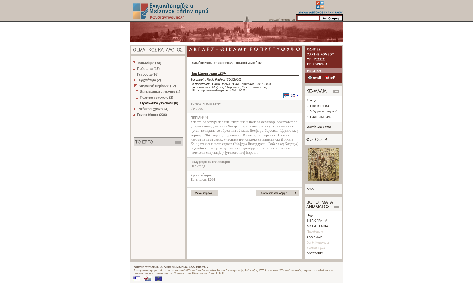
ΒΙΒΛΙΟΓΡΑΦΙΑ (317, 220)
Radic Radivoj (216, 79)
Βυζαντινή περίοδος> (218, 62)
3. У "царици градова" (322, 111)
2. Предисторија (318, 105)
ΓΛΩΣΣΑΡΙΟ (315, 253)
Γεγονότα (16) (147, 74)
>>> (310, 189)
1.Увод (311, 100)
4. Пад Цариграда (319, 116)
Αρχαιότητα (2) (150, 80)
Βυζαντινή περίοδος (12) (157, 86)
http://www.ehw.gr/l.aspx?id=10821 (223, 90)
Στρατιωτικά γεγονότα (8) (159, 103)
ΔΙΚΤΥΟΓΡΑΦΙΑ (317, 226)
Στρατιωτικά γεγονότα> (247, 62)
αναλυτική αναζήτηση (282, 19)
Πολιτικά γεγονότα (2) (156, 97)
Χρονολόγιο (314, 237)
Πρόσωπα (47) (148, 69)
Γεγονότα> (197, 62)
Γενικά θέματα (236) (152, 115)
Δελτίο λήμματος (319, 126)
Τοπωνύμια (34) (149, 63)
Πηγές (311, 215)
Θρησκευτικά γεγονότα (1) (160, 92)
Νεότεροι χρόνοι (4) (153, 109)
